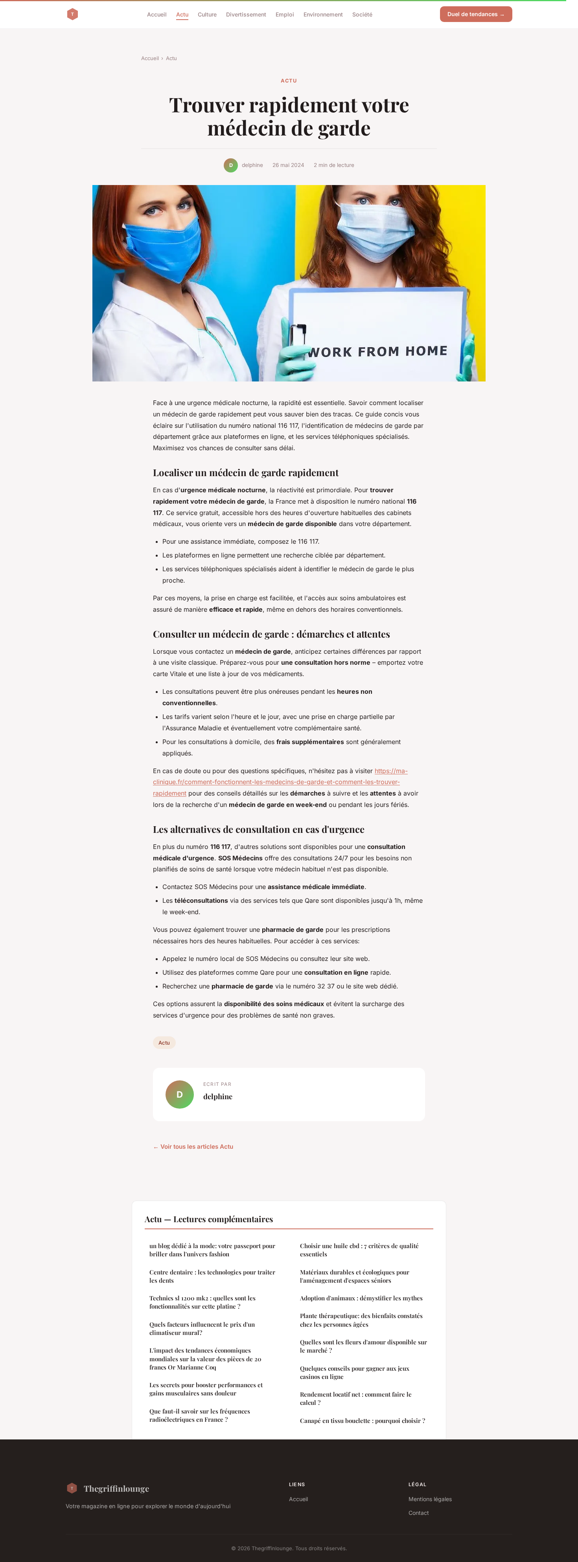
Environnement (323, 14)
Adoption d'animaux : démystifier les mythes (361, 1298)
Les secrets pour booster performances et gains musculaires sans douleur (206, 1389)
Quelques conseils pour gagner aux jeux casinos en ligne (354, 1372)
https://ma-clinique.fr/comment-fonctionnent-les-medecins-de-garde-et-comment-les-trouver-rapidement (280, 782)
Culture (207, 14)
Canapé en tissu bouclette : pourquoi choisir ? (362, 1420)
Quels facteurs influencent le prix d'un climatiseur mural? (202, 1328)
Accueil (157, 14)
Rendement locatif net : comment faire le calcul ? (356, 1398)
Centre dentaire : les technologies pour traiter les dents (212, 1276)
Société (362, 14)
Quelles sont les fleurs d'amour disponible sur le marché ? (363, 1346)
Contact (419, 1512)
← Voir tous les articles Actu (193, 1146)
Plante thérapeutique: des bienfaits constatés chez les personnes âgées (361, 1320)
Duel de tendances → (476, 14)
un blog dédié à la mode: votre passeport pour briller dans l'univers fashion (212, 1250)
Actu (182, 14)
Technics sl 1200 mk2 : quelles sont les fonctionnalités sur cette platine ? (202, 1302)
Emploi (285, 14)
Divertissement (246, 14)
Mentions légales (430, 1499)
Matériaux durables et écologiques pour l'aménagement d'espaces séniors (354, 1276)
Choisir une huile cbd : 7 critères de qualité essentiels (359, 1250)
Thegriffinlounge (116, 1488)
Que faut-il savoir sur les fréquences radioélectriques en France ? (199, 1415)
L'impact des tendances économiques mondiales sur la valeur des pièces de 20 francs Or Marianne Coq (205, 1358)
